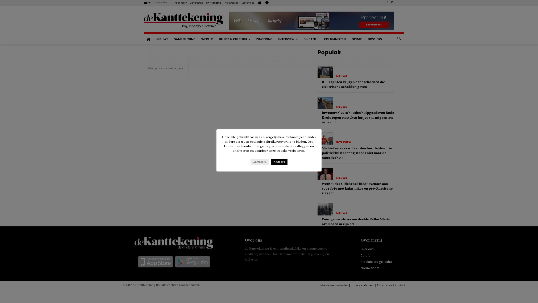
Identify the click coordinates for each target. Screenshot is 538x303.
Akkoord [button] (279, 161)
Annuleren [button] (259, 161)
